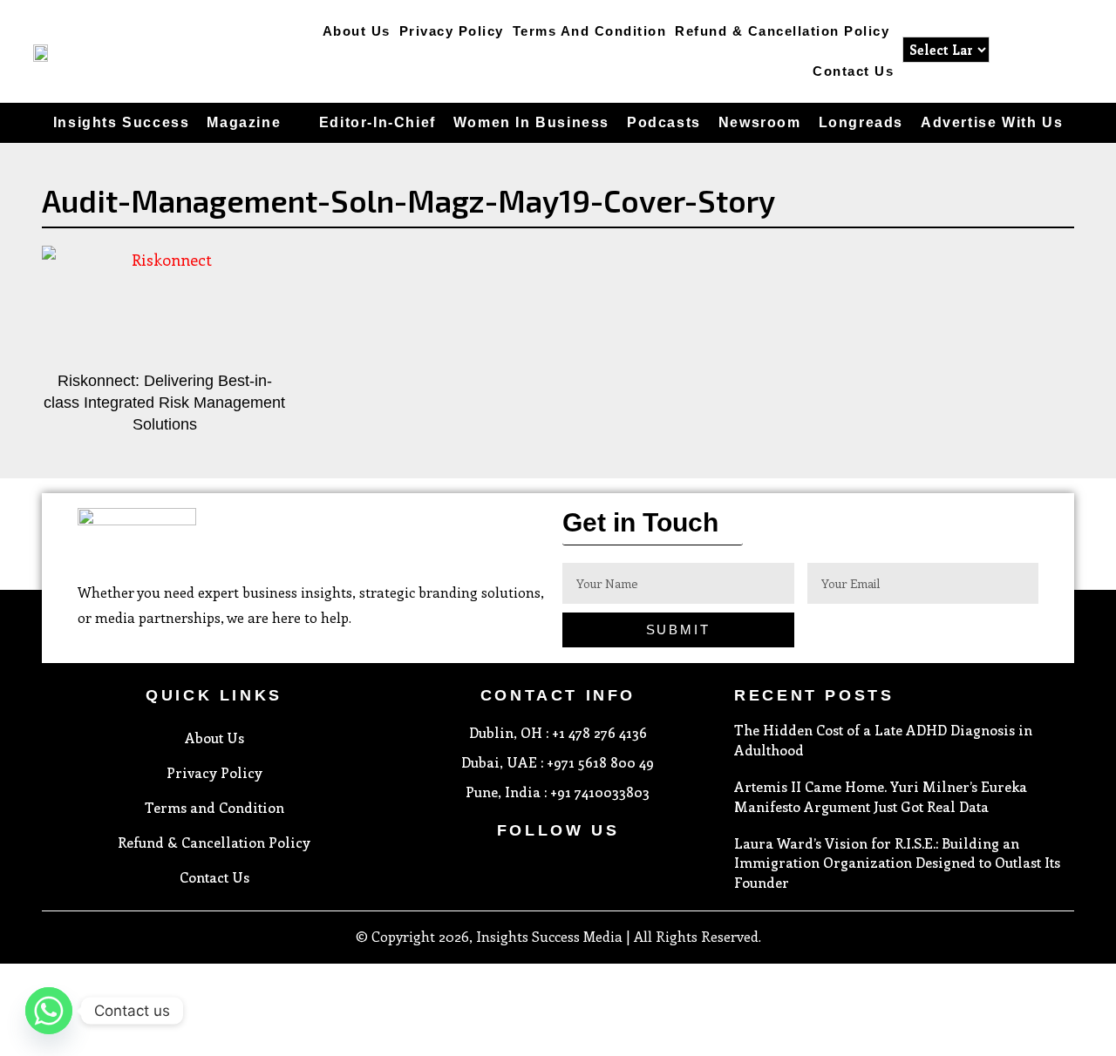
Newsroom (759, 122)
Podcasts (664, 122)
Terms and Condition (590, 31)
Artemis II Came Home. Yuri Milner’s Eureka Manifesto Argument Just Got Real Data (880, 796)
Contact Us (853, 71)
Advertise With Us (992, 122)
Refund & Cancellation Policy (782, 31)
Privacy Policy (451, 31)
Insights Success (121, 122)
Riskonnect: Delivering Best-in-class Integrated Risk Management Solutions (164, 402)
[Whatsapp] (48, 1010)
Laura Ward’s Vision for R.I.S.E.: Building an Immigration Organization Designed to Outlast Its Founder (897, 862)
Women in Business (531, 122)
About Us (357, 31)
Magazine (244, 122)
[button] (1020, 51)
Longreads (861, 122)
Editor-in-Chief (377, 122)
